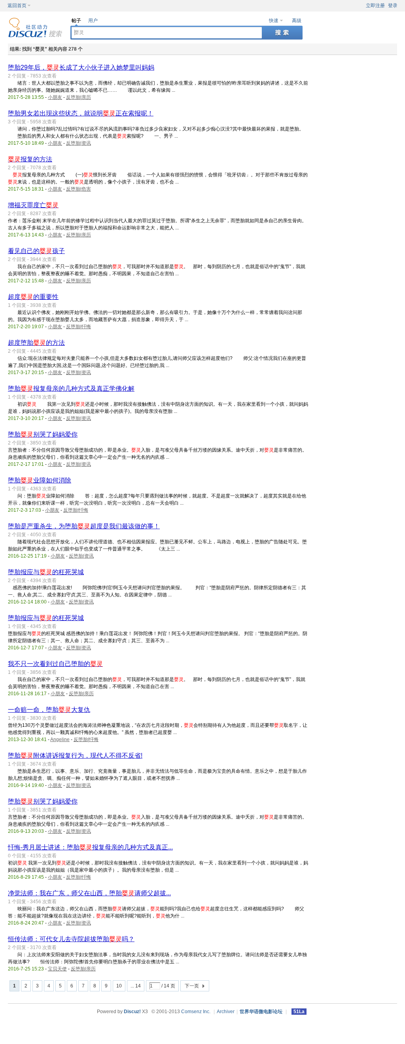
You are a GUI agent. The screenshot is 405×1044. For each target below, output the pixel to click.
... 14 (136, 986)
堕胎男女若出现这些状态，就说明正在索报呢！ (80, 113)
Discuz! (132, 1011)
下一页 (192, 986)
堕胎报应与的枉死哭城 (46, 572)
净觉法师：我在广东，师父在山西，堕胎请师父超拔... (89, 893)
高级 (296, 20)
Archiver (226, 1011)
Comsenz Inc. (195, 1011)
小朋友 (55, 97)
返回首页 (17, 5)
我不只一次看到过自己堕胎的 (55, 663)
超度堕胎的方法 (36, 342)
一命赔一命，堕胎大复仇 (49, 709)
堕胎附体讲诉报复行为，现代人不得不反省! (75, 755)
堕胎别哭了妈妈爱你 (43, 434)
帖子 (76, 20)
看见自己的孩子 (36, 251)
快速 (273, 20)
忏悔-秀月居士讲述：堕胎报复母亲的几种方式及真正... (90, 847)
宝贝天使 (57, 969)
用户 (93, 20)
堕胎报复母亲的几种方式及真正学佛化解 (71, 388)
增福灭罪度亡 (33, 205)
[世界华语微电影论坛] (35, 36)
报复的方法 (30, 159)
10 (119, 986)
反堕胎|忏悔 (78, 326)
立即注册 (375, 5)
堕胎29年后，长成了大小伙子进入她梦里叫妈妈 (81, 67)
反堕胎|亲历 (78, 97)
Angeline (60, 739)
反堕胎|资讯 (78, 143)
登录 (392, 5)
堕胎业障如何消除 (39, 480)
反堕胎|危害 (78, 189)
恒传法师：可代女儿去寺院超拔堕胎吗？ (71, 939)
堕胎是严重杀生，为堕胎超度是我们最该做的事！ (84, 526)
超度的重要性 (33, 296)
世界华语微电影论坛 (261, 1011)
